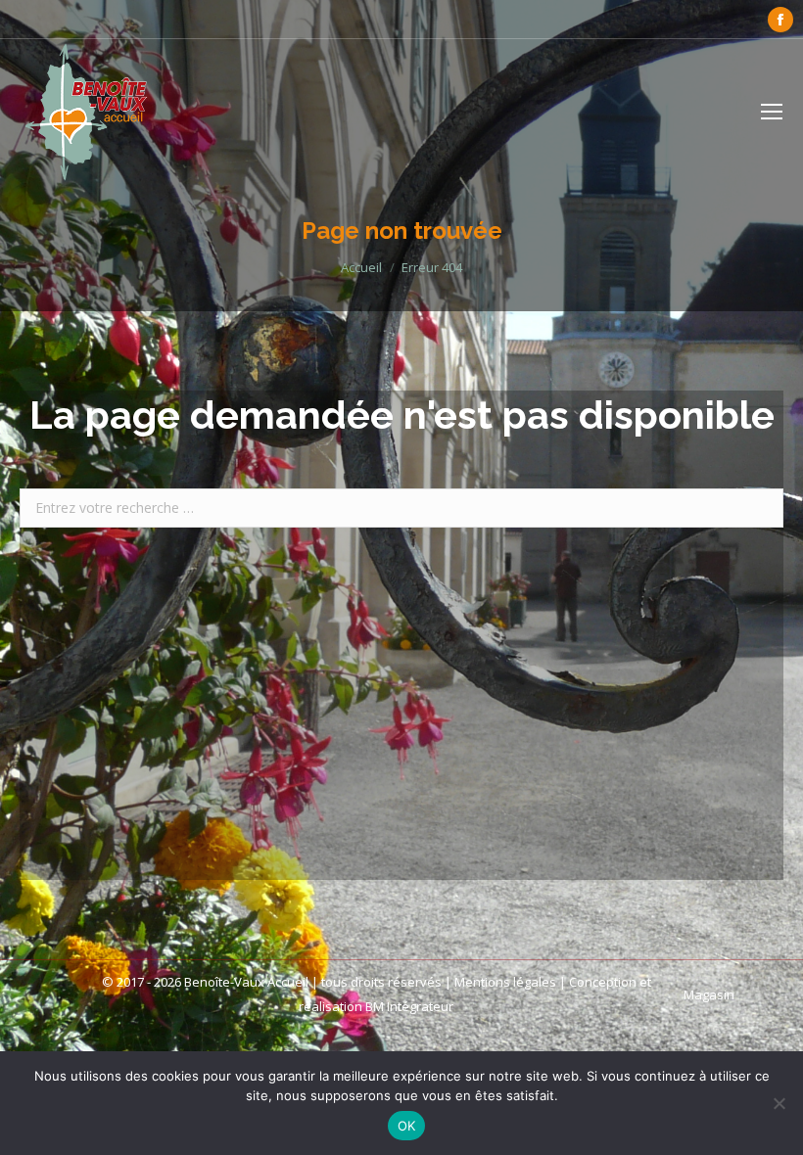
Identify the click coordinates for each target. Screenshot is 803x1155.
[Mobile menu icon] (771, 111)
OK (407, 1125)
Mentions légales (505, 982)
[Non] (778, 1103)
